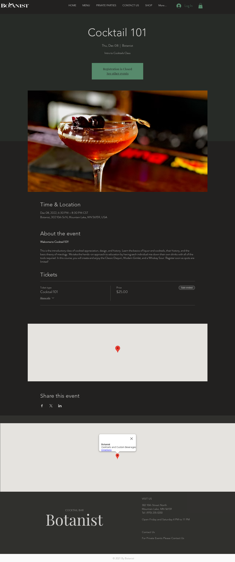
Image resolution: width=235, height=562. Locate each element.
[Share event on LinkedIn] (60, 405)
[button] (200, 5)
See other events (118, 73)
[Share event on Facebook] (42, 405)
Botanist (74, 519)
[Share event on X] (51, 405)
